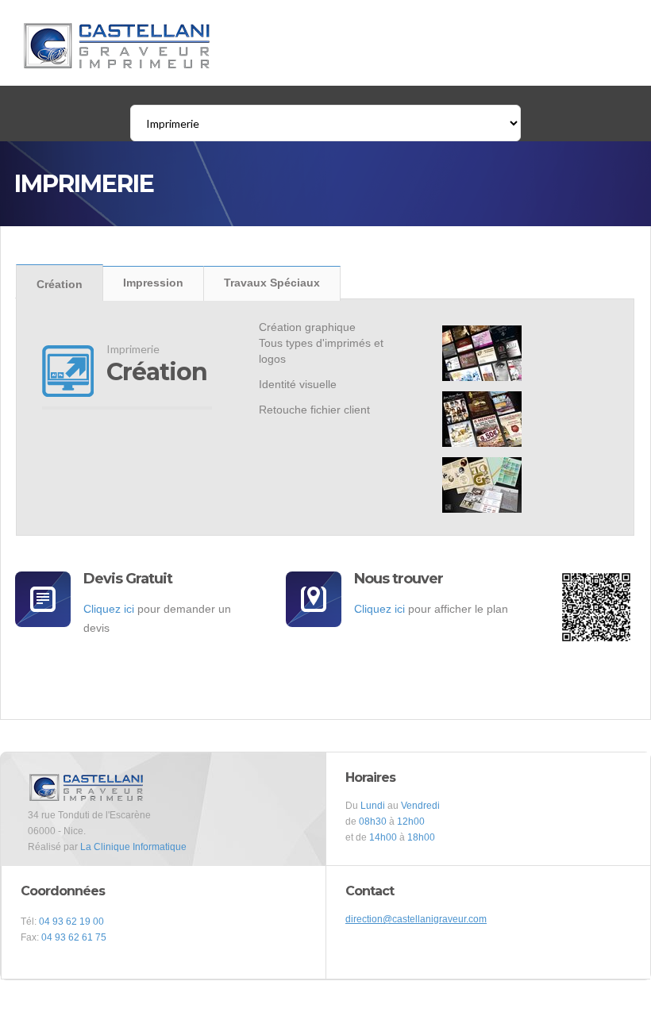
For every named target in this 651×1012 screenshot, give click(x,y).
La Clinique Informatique (133, 846)
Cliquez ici (108, 608)
